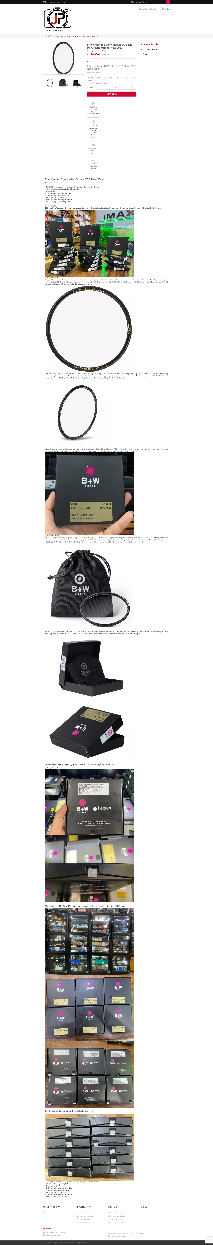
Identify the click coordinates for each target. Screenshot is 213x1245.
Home (45, 1213)
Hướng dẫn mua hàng (83, 1213)
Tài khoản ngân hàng (115, 1219)
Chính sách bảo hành (115, 1223)
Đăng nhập (143, 9)
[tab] (149, 44)
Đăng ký (153, 9)
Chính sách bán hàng (115, 1213)
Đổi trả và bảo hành (83, 1219)
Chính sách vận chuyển (116, 1216)
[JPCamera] (57, 19)
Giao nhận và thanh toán (84, 1216)
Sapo (86, 1243)
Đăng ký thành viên (82, 1223)
